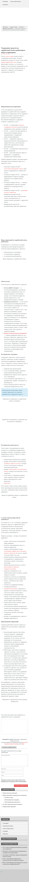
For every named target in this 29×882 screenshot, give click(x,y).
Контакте (25, 742)
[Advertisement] (14, 89)
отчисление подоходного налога (13, 168)
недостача (7, 483)
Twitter (22, 744)
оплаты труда (9, 56)
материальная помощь (10, 588)
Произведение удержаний (9, 806)
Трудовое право (13, 27)
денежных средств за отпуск (12, 463)
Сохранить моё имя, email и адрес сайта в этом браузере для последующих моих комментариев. (13, 780)
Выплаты (21, 27)
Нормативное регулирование (10, 793)
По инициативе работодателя (12, 802)
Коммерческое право (8, 826)
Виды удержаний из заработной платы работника (15, 795)
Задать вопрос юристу (16, 1)
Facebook (16, 744)
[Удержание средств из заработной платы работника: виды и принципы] (14, 40)
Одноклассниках (9, 744)
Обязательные (9, 797)
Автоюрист (6, 823)
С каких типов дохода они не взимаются (12, 804)
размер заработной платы (8, 62)
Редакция (5, 1)
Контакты (5, 4)
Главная (6, 27)
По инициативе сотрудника (12, 799)
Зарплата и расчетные (8, 28)
